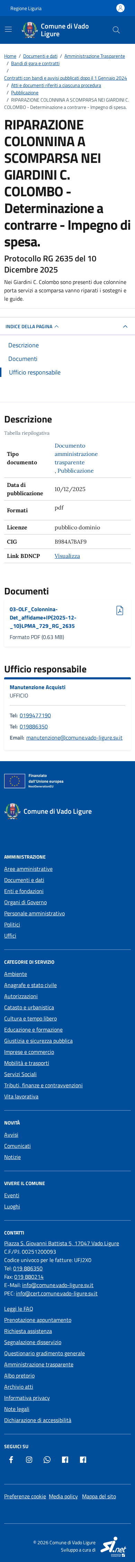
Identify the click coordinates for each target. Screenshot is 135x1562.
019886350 (34, 726)
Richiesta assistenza (28, 1331)
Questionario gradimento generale (44, 1353)
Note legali (16, 1409)
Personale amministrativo (34, 913)
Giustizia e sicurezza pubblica (38, 1040)
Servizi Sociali (20, 1074)
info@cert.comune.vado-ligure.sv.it (57, 1293)
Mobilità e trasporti (26, 1063)
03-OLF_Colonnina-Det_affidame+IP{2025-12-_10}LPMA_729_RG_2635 (43, 617)
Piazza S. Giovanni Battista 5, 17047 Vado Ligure (61, 1243)
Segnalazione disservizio (32, 1342)
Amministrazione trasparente (38, 1364)
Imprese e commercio (29, 1052)
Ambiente (15, 974)
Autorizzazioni (21, 996)
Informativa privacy (27, 1398)
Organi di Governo (25, 902)
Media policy (63, 1496)
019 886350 (28, 1268)
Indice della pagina (29, 326)
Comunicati (17, 1146)
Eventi (11, 1195)
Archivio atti (18, 1386)
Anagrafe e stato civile (30, 985)
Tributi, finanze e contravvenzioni (43, 1085)
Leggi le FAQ (18, 1308)
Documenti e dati (24, 880)
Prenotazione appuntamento (37, 1320)
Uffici (10, 935)
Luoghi (12, 1206)
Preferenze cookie (25, 1496)
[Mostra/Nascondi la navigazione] (8, 29)
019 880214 (29, 1276)
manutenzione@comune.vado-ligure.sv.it (74, 737)
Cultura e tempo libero (30, 1018)
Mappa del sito (99, 1496)
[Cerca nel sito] (116, 30)
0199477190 (35, 715)
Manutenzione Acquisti (37, 687)
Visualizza (67, 555)
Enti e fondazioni (24, 891)
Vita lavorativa (21, 1096)
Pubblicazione (75, 470)
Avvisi (11, 1134)
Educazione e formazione (33, 1029)
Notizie (12, 1157)
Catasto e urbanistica (29, 1007)
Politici (12, 924)
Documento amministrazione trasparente (76, 454)
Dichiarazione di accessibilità (37, 1420)
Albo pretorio (19, 1375)
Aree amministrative (28, 869)
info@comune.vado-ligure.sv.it (57, 1285)
